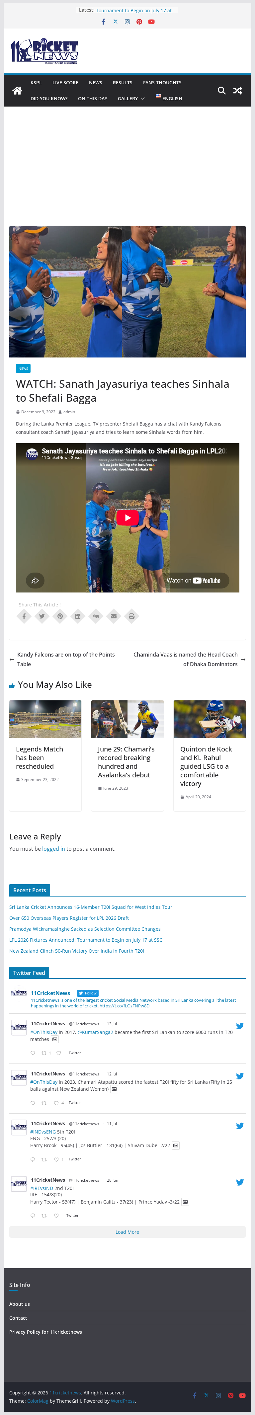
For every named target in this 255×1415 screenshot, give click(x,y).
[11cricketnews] (17, 91)
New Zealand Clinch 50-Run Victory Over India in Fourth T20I (76, 951)
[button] (141, 98)
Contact (18, 1318)
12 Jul (112, 1074)
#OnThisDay (43, 1032)
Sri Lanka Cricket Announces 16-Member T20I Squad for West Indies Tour (90, 907)
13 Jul (112, 1024)
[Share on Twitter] (42, 615)
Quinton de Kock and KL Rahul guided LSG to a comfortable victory (206, 766)
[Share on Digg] (96, 615)
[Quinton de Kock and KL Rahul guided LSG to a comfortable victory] (210, 705)
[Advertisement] (127, 176)
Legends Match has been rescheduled (39, 758)
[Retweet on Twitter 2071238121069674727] (46, 1216)
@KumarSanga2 (95, 1032)
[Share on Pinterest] (60, 615)
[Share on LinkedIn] (78, 615)
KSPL (36, 82)
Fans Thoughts (162, 82)
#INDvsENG (43, 1132)
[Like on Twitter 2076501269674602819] (60, 1053)
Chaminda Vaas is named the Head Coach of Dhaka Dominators (185, 659)
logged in (53, 848)
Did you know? (49, 98)
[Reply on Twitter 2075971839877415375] (34, 1160)
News (95, 82)
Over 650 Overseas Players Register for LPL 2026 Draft (69, 918)
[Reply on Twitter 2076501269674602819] (34, 1053)
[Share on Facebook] (24, 615)
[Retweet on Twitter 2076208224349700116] (46, 1103)
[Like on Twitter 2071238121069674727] (58, 1216)
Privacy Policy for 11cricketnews (45, 1332)
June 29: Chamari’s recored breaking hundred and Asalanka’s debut (126, 762)
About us (19, 1304)
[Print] (131, 615)
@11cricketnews (84, 1024)
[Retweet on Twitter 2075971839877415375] (46, 1160)
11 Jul (112, 1124)
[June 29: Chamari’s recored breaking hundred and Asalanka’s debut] (127, 705)
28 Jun (112, 1180)
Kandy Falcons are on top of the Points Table (66, 659)
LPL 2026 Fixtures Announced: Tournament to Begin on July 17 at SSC (85, 940)
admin (69, 412)
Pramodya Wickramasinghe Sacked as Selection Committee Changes (85, 929)
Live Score (65, 82)
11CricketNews (48, 1023)
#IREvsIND (41, 1188)
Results (122, 82)
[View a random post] (238, 91)
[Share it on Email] (114, 615)
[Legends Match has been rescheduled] (45, 705)
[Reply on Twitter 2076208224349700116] (34, 1103)
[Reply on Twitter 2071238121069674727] (34, 1216)
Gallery (128, 98)
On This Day (92, 98)
